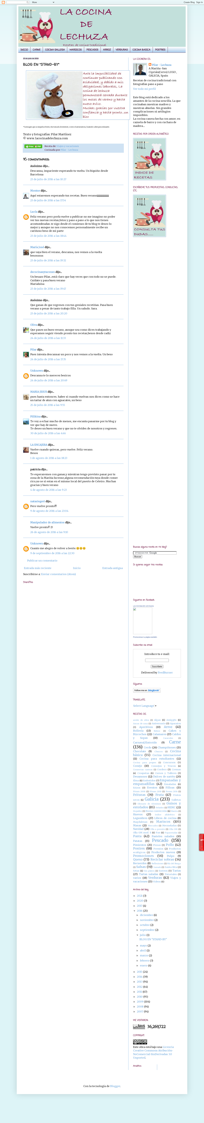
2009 (140, 1001)
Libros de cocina (165, 818)
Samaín (157, 867)
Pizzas (157, 845)
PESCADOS (92, 49)
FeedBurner (165, 672)
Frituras (139, 795)
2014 (140, 976)
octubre (145, 925)
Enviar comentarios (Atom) (58, 574)
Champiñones (167, 747)
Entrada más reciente (37, 568)
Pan (158, 832)
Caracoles (168, 738)
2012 (140, 986)
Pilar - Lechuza (69, 149)
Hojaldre (137, 811)
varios (137, 877)
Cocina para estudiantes (156, 758)
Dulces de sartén (164, 776)
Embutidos (149, 780)
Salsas (141, 867)
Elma (136, 780)
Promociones (143, 856)
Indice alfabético (165, 814)
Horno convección (156, 811)
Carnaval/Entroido (145, 742)
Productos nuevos (163, 852)
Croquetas (143, 773)
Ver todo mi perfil (144, 88)
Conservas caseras (143, 769)
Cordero (162, 769)
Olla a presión (157, 829)
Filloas (170, 787)
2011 (140, 991)
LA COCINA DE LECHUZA (143, 606)
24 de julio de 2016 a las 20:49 (48, 380)
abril (143, 950)
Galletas (176, 799)
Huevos (138, 814)
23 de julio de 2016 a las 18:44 (48, 235)
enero (144, 965)
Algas (157, 720)
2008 (140, 1006)
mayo (144, 945)
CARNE (36, 49)
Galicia (152, 799)
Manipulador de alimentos (47, 522)
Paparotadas (171, 832)
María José (37, 247)
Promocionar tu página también (145, 637)
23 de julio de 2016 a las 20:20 (48, 313)
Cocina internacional (167, 755)
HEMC (171, 807)
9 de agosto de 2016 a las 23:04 (49, 510)
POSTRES (160, 49)
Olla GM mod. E (142, 832)
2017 (140, 905)
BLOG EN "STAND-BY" (153, 939)
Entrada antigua (112, 568)
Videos (157, 881)
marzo (144, 955)
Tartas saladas (148, 874)
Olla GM (173, 829)
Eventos (152, 787)
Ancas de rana (140, 723)
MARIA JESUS (38, 391)
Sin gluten (149, 870)
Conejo (137, 765)
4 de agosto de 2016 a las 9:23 (48, 489)
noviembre (147, 920)
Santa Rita (171, 867)
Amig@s (171, 720)
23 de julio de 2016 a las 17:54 (48, 200)
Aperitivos (146, 727)
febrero (145, 960)
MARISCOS (76, 49)
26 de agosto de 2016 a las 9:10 (49, 532)
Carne (175, 742)
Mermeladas (169, 825)
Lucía (33, 211)
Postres (139, 848)
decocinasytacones (42, 271)
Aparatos (175, 723)
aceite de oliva (141, 720)
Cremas (176, 769)
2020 (140, 900)
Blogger (115, 1086)
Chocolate (139, 751)
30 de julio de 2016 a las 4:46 (48, 433)
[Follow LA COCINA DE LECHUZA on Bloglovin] (147, 691)
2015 (140, 971)
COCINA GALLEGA (55, 49)
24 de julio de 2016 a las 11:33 (48, 338)
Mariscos (163, 821)
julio (143, 935)
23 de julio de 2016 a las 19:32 (48, 260)
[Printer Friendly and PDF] (33, 146)
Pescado (160, 840)
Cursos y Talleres (166, 773)
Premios (158, 848)
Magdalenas (140, 821)
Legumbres (140, 818)
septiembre (147, 929)
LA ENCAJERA (38, 444)
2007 (140, 1011)
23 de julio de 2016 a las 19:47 (48, 288)
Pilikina (35, 416)
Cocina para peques (144, 762)
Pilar (33, 349)
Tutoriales (171, 874)
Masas (137, 825)
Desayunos (140, 776)
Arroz (168, 727)
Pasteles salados (163, 836)
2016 (140, 910)
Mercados (153, 825)
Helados (160, 807)
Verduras (155, 878)
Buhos (157, 731)
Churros (158, 751)
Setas (136, 870)
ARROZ (107, 49)
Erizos (136, 787)
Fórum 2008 (139, 791)
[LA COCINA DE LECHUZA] (142, 633)
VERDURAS (122, 49)
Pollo (170, 845)
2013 (140, 981)
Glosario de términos (149, 803)
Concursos (169, 762)
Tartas (176, 870)
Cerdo (147, 747)
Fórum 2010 (155, 791)
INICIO (24, 49)
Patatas (137, 840)
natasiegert (37, 501)
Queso (138, 859)
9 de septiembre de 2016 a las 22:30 (52, 553)
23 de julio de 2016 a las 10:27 (48, 179)
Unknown (36, 370)
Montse (35, 190)
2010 (140, 996)
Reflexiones (158, 863)
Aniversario (159, 723)
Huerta (174, 811)
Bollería (138, 730)
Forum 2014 (172, 791)
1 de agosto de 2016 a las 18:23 (48, 458)
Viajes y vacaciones (68, 146)
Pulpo (170, 856)
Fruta (159, 795)
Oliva (33, 324)
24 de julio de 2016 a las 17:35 (48, 359)
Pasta (137, 836)
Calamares (159, 734)
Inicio (77, 568)
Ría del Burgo (174, 863)
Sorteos (163, 870)
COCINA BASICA (141, 49)
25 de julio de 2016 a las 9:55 (47, 405)
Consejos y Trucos (163, 766)
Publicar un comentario (42, 560)
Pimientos (139, 844)
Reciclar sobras (162, 859)
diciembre (147, 915)
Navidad (138, 829)
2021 (140, 895)
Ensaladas (170, 784)
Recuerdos (140, 863)
